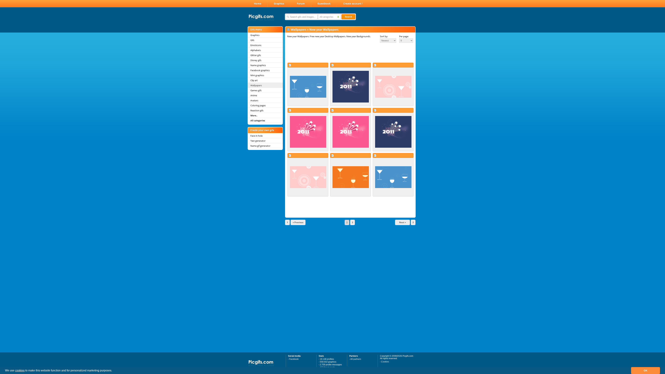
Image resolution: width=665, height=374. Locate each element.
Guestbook (324, 3)
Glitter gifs (255, 55)
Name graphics (258, 65)
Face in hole (256, 135)
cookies (20, 370)
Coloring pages (258, 105)
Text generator (257, 140)
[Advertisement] (350, 52)
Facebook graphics (260, 70)
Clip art (254, 80)
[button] (113, 370)
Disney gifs (255, 60)
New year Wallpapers (323, 30)
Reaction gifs (256, 110)
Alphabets (255, 50)
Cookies (385, 361)
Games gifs (255, 90)
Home (257, 3)
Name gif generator (260, 145)
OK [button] (645, 370)
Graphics (279, 3)
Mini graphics (257, 75)
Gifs (252, 40)
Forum (301, 3)
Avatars (254, 100)
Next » (402, 222)
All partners (355, 359)
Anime (253, 95)
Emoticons (255, 45)
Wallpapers (256, 85)
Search (348, 17)
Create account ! (353, 3)
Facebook (294, 359)
